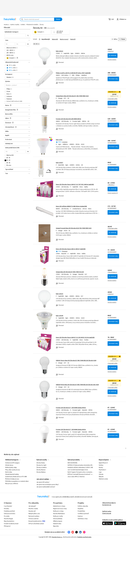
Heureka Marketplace (59, 514)
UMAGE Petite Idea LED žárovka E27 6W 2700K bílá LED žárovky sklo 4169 (77, 385)
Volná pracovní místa (9, 514)
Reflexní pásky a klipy (11, 467)
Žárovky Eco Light (41, 465)
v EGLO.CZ (110, 51)
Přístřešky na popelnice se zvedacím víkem (17, 481)
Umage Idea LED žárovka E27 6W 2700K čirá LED (70, 272)
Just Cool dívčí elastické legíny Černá (78, 470)
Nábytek (101, 477)
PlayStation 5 (102, 470)
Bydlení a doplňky (15, 24)
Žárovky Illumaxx (41, 470)
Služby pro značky (58, 516)
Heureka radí (31, 511)
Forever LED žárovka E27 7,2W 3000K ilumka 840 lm (71, 408)
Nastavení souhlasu (33, 516)
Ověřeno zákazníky (83, 506)
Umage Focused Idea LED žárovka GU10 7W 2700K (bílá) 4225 (73, 228)
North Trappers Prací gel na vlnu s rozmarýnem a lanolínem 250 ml (81, 472)
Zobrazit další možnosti (12, 101)
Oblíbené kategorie (11, 460)
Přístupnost (7, 526)
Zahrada (101, 474)
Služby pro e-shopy (58, 511)
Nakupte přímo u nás (34, 514)
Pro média (6, 516)
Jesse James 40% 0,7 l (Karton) (76, 477)
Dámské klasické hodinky (12, 474)
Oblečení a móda (103, 479)
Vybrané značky (41, 460)
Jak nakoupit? (32, 506)
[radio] (5, 65)
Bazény (101, 467)
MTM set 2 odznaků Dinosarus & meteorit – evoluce (81, 474)
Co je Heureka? (8, 506)
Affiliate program (57, 521)
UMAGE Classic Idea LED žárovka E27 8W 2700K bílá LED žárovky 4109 (76, 360)
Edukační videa (57, 524)
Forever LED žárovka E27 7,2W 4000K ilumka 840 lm (71, 429)
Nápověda (56, 526)
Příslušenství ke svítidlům (32, 24)
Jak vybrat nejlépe (42, 479)
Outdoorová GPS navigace (12, 463)
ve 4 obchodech (112, 75)
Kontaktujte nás (106, 505)
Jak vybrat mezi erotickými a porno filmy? (47, 484)
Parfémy (101, 465)
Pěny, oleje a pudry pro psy (12, 470)
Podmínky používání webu (84, 537)
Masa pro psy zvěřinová (11, 484)
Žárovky (42, 24)
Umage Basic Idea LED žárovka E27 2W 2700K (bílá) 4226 (72, 96)
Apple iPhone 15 (103, 463)
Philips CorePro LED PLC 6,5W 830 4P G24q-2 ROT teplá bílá (73, 73)
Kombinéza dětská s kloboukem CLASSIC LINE (80, 467)
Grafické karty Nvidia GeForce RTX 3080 (16, 477)
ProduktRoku (81, 511)
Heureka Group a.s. (57, 537)
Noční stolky (8, 472)
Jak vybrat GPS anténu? (42, 482)
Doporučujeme (104, 460)
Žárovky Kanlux (40, 463)
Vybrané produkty (74, 460)
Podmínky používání (9, 511)
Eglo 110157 (59, 163)
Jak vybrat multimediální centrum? (45, 487)
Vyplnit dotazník (106, 513)
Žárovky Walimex (41, 472)
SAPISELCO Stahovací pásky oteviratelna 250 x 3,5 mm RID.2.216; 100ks (81, 465)
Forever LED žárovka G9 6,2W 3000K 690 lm (68, 119)
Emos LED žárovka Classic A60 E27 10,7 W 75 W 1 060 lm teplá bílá (75, 184)
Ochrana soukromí (33, 519)
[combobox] (37, 19)
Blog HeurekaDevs (9, 521)
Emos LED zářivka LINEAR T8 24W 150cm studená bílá (71, 206)
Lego (100, 472)
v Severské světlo (112, 99)
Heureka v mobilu (33, 509)
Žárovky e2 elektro (41, 467)
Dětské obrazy (9, 465)
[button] (15, 35)
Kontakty (6, 509)
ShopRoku (80, 509)
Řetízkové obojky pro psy (12, 479)
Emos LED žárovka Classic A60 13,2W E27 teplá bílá (70, 249)
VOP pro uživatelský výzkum (36, 524)
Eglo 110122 (59, 51)
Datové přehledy (57, 519)
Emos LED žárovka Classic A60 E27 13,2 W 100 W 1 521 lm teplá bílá (75, 337)
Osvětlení (23, 24)
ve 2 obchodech (112, 121)
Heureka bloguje (8, 519)
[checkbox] (5, 48)
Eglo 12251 (59, 140)
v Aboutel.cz (111, 185)
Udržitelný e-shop (83, 519)
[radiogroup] (17, 67)
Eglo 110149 (59, 316)
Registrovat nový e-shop (60, 509)
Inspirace (80, 516)
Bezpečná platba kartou (35, 521)
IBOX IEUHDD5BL (72, 463)
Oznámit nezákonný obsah (11, 524)
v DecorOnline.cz (112, 272)
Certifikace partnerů (83, 514)
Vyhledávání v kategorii (11, 32)
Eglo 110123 (59, 294)
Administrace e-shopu (59, 506)
